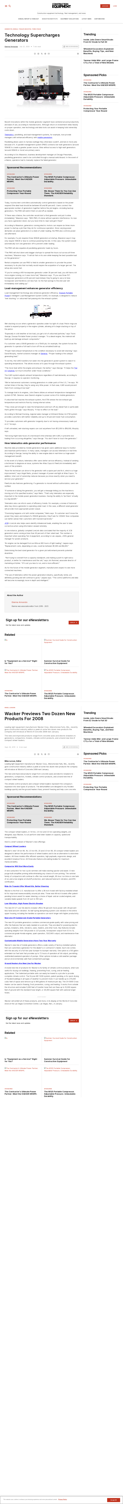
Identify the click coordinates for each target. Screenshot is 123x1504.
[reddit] (45, 54)
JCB (6, 523)
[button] (6, 6)
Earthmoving (99, 19)
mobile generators (45, 137)
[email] (49, 54)
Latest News (86, 19)
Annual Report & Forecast (28, 19)
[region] (61, 1500)
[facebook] (35, 54)
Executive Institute (50, 19)
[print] (78, 54)
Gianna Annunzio (11, 47)
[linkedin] (38, 54)
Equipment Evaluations (70, 19)
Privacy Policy (62, 1499)
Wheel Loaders (10, 707)
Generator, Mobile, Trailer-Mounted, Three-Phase (23, 29)
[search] (9, 6)
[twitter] (42, 54)
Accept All (114, 1500)
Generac (44, 354)
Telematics (9, 135)
